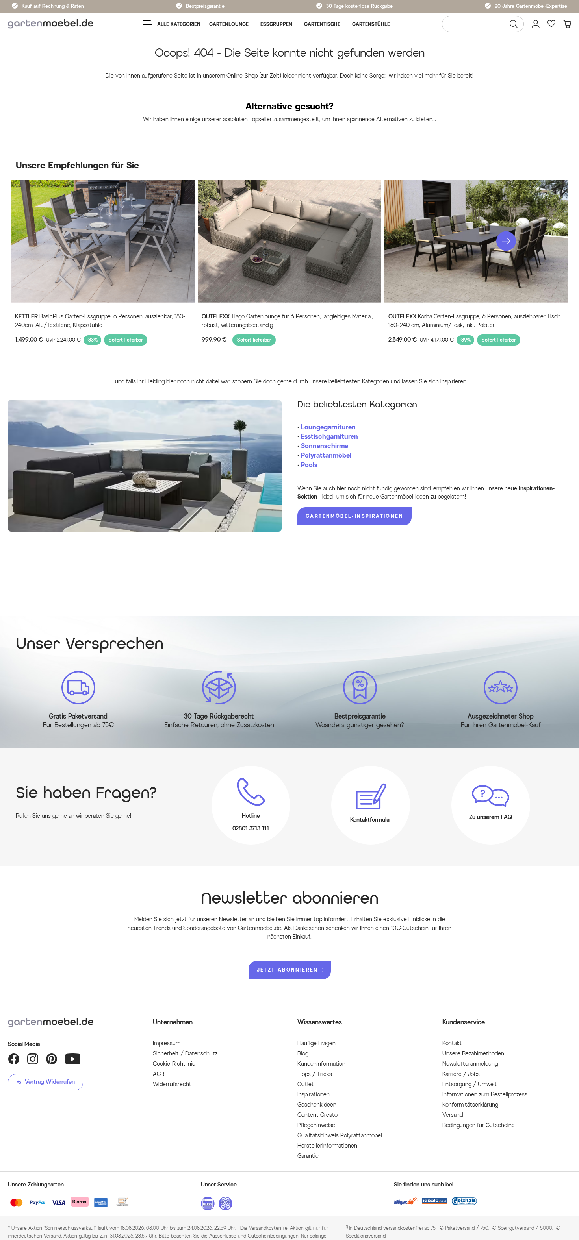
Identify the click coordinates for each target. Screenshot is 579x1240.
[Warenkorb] (567, 24)
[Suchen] (514, 24)
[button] (506, 241)
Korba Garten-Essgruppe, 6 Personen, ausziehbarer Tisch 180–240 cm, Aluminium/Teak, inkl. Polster (474, 321)
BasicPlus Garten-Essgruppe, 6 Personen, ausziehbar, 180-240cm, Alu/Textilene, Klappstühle (100, 321)
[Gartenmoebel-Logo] (72, 1022)
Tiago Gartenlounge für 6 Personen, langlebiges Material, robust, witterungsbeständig (287, 321)
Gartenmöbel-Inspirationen (354, 516)
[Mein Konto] (536, 24)
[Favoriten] (551, 24)
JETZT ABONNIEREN (287, 970)
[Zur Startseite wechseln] (50, 24)
